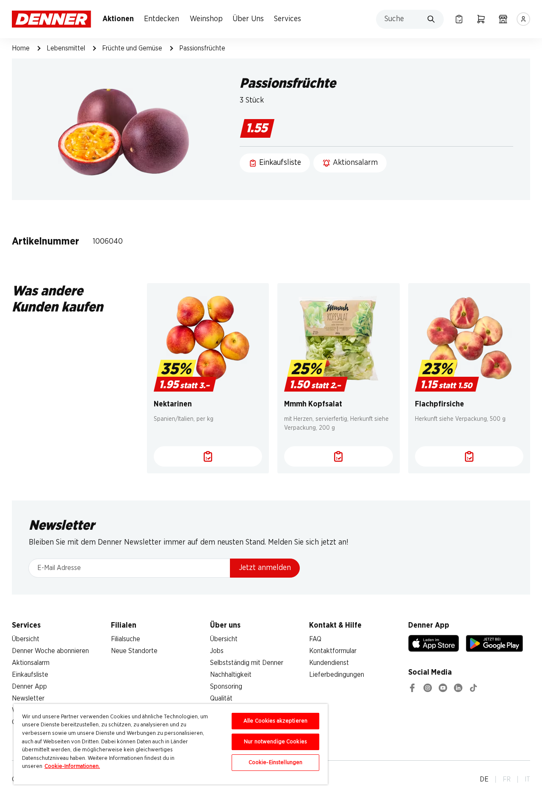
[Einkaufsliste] (459, 19)
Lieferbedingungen (336, 674)
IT (527, 779)
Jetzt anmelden (265, 568)
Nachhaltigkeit (231, 674)
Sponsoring (226, 686)
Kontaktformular (333, 651)
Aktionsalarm (31, 662)
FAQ (315, 639)
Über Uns (248, 19)
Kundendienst (329, 662)
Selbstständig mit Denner (246, 662)
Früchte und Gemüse (132, 48)
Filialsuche (125, 639)
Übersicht (25, 639)
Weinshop (206, 19)
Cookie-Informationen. (72, 766)
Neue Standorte (134, 651)
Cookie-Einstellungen (276, 762)
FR (507, 779)
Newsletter (28, 698)
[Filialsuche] (503, 19)
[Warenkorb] (481, 19)
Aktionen (118, 19)
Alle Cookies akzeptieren (275, 721)
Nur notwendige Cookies (275, 742)
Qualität (221, 698)
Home (21, 48)
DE (484, 779)
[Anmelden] (523, 19)
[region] (171, 744)
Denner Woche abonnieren (50, 651)
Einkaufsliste (30, 674)
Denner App (29, 686)
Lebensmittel (66, 48)
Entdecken (161, 19)
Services (287, 19)
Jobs (217, 651)
